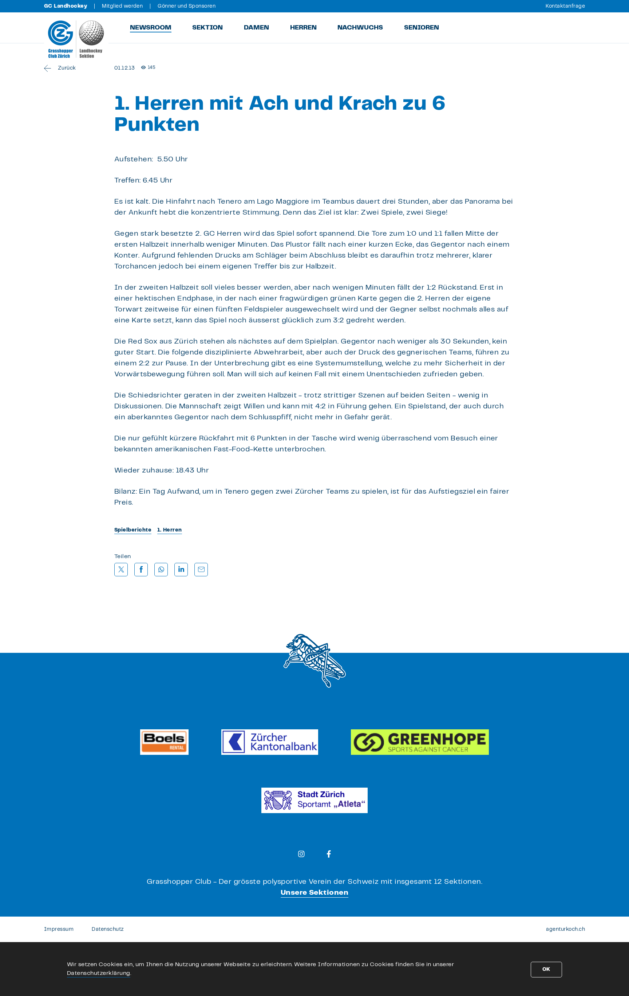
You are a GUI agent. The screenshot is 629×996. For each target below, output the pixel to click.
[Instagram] (301, 854)
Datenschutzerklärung (98, 973)
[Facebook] (329, 854)
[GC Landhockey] (76, 39)
